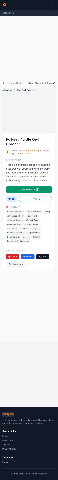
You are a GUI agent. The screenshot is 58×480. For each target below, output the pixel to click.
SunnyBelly (12, 228)
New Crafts (7, 440)
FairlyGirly (36, 228)
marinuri (26, 237)
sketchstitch (32, 216)
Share (29, 256)
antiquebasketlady (15, 216)
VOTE (37, 198)
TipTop (47, 212)
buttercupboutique (31, 150)
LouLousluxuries (34, 212)
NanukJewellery (14, 224)
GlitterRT (36, 237)
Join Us (6, 444)
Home (5, 436)
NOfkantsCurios (33, 220)
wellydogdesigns (15, 220)
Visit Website (28, 189)
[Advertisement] (29, 47)
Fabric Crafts (16, 83)
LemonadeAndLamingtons (18, 241)
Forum (5, 462)
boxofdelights (13, 237)
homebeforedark (14, 233)
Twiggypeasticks (32, 233)
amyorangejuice (31, 224)
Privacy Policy (9, 449)
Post (44, 256)
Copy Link (17, 264)
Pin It (14, 256)
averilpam (24, 228)
